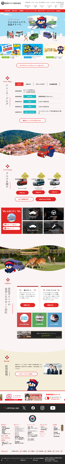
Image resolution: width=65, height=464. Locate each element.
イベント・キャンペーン (30, 10)
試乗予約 (25, 451)
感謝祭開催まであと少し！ (46, 96)
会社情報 (58, 10)
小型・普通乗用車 (6, 428)
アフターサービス (50, 10)
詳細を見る (29, 192)
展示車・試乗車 (4, 435)
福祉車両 (4, 429)
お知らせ (43, 427)
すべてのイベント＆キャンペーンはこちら (32, 65)
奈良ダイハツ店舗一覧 (11, 224)
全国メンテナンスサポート (32, 429)
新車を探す (7, 10)
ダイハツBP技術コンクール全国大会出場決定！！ (29, 91)
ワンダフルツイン (19, 429)
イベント (42, 436)
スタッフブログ (44, 428)
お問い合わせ (61, 6)
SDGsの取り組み (57, 434)
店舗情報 (21, 10)
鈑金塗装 (30, 432)
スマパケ (17, 427)
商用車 (3, 431)
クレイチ (17, 432)
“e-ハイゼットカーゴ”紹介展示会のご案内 (49, 112)
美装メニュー (31, 433)
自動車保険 (17, 436)
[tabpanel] (42, 22)
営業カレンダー (5, 442)
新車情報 (42, 431)
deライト (17, 433)
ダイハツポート (31, 440)
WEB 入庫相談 (31, 439)
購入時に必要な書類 (19, 437)
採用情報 (55, 6)
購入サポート (41, 10)
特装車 (3, 432)
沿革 (55, 427)
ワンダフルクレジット (19, 428)
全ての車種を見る (23, 199)
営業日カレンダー (10, 228)
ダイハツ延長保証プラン (19, 439)
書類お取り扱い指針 (28, 6)
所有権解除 (35, 6)
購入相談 (41, 451)
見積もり (33, 451)
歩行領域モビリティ (6, 433)
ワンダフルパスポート (19, 431)
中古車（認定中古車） (6, 438)
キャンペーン (43, 434)
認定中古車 (14, 10)
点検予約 (49, 451)
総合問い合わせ (15, 451)
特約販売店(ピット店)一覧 (7, 444)
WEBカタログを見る (45, 199)
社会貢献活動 (43, 429)
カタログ (57, 451)
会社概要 (55, 428)
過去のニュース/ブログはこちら (32, 120)
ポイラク (17, 435)
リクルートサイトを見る (25, 374)
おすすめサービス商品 (32, 435)
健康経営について (57, 430)
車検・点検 (30, 427)
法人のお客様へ (49, 6)
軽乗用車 (4, 427)
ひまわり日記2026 (43, 101)
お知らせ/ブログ (42, 6)
